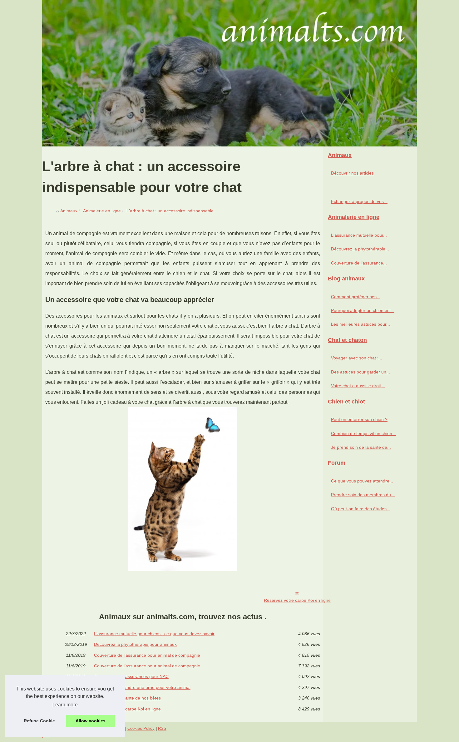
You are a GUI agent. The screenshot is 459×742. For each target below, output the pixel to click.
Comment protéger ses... (355, 296)
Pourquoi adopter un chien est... (362, 310)
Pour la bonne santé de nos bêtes (127, 698)
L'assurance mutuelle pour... (359, 235)
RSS (162, 728)
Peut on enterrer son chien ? (359, 419)
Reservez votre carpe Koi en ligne (297, 600)
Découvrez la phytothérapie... (360, 248)
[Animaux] (229, 73)
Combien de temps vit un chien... (363, 433)
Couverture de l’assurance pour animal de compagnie (147, 655)
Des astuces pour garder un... (360, 371)
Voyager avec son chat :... (356, 357)
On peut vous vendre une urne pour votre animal (142, 687)
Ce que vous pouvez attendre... (362, 480)
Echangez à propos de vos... (359, 201)
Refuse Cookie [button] (39, 720)
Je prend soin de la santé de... (361, 447)
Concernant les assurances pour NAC (131, 676)
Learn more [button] (65, 704)
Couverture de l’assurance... (359, 262)
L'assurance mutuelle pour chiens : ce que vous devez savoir (154, 633)
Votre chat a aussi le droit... (358, 385)
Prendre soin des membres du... (363, 494)
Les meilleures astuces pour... (360, 324)
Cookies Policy (141, 728)
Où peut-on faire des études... (360, 508)
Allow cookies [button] (91, 720)
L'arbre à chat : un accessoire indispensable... (171, 210)
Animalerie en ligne (102, 210)
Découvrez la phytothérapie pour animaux (135, 644)
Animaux (68, 210)
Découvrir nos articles (352, 173)
